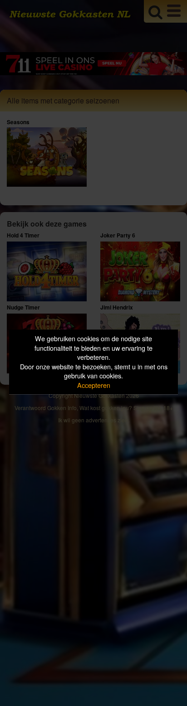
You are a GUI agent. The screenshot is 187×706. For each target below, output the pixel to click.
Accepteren (93, 385)
